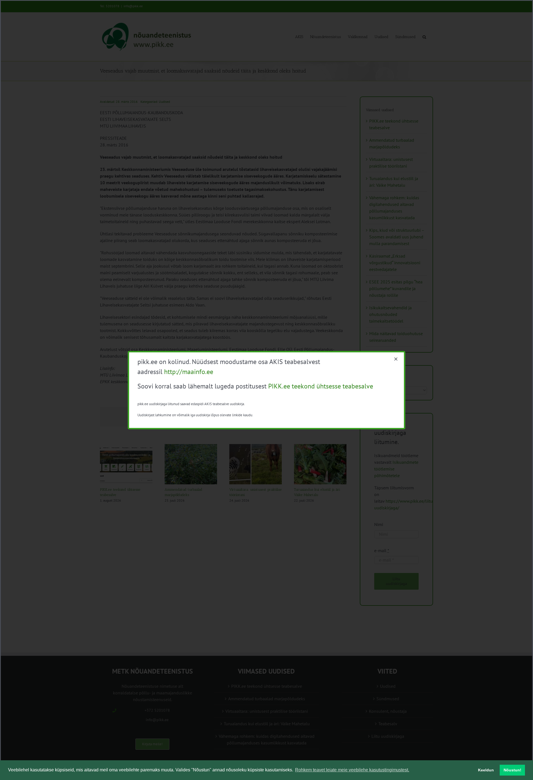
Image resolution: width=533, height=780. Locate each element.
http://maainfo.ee (188, 371)
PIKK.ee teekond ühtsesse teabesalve (320, 386)
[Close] (396, 359)
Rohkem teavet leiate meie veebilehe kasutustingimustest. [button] (352, 769)
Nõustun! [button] (512, 770)
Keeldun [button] (486, 770)
